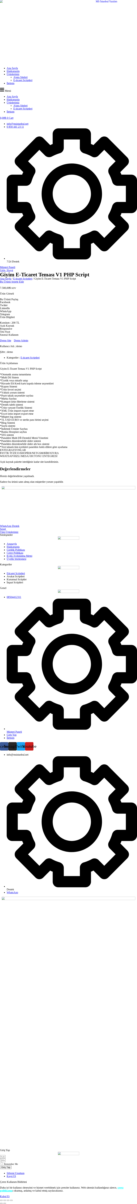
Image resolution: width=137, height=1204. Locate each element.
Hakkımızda (13, 71)
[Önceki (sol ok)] (1, 1203)
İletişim (10, 83)
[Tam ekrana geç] (4, 1200)
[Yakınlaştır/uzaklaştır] (1, 1200)
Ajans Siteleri (20, 77)
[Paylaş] (8, 1200)
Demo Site (5, 340)
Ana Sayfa (12, 68)
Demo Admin (21, 340)
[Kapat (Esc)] (11, 1200)
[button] (68, 90)
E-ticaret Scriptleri (22, 80)
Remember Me (10, 1164)
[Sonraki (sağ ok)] (4, 1203)
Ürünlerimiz (13, 74)
